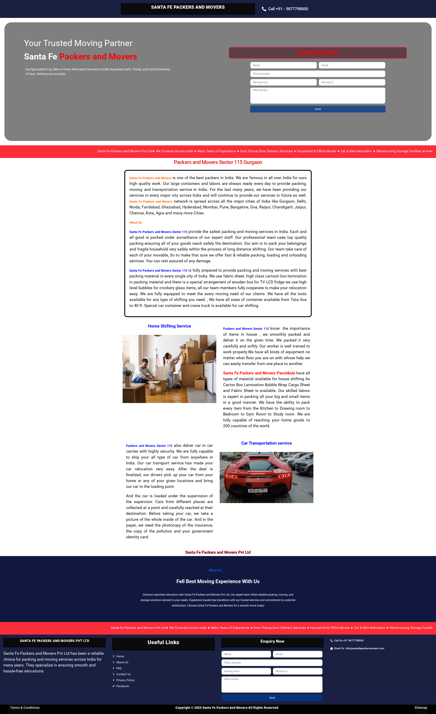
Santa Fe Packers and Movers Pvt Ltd (218, 552)
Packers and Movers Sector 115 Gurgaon (218, 162)
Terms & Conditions (24, 707)
